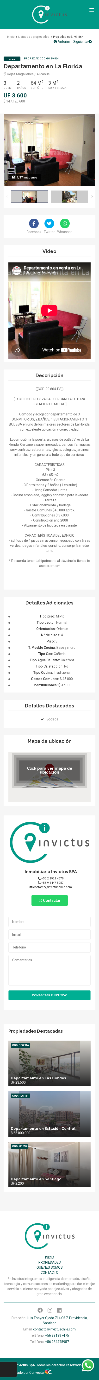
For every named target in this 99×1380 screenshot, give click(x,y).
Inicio (49, 1257)
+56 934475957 (57, 1342)
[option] (49, 150)
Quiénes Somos (50, 1267)
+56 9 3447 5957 (52, 882)
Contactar (51, 900)
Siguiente (80, 42)
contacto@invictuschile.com (52, 887)
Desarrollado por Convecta (24, 1372)
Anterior (63, 42)
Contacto (49, 1272)
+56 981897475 (57, 1335)
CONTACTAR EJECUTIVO (49, 995)
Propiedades (49, 1262)
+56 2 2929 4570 (52, 878)
